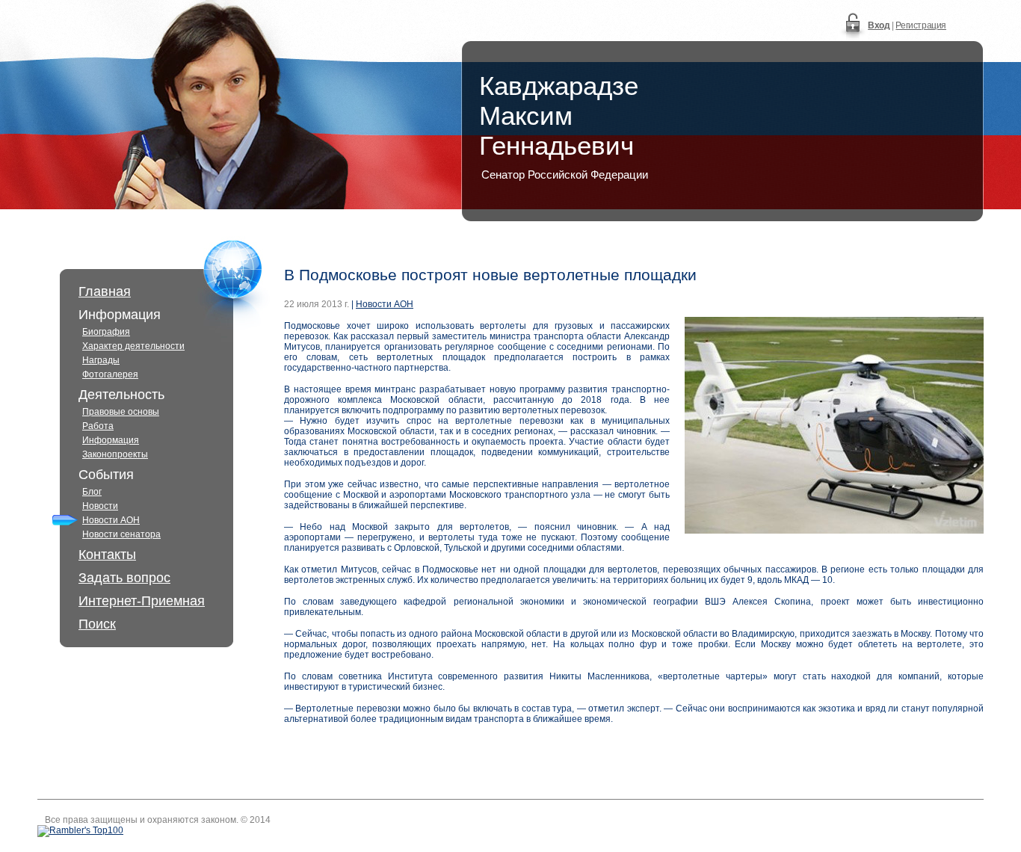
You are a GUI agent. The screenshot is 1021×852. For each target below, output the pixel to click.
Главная (104, 291)
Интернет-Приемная (141, 600)
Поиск (97, 624)
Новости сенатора (121, 534)
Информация (110, 440)
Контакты (107, 554)
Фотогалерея (110, 374)
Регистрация (920, 25)
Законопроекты (115, 454)
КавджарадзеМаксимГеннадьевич (558, 115)
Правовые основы (120, 412)
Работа (98, 426)
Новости (100, 506)
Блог (92, 492)
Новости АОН (111, 520)
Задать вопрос (124, 577)
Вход (878, 25)
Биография (106, 332)
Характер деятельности (133, 346)
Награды (101, 360)
